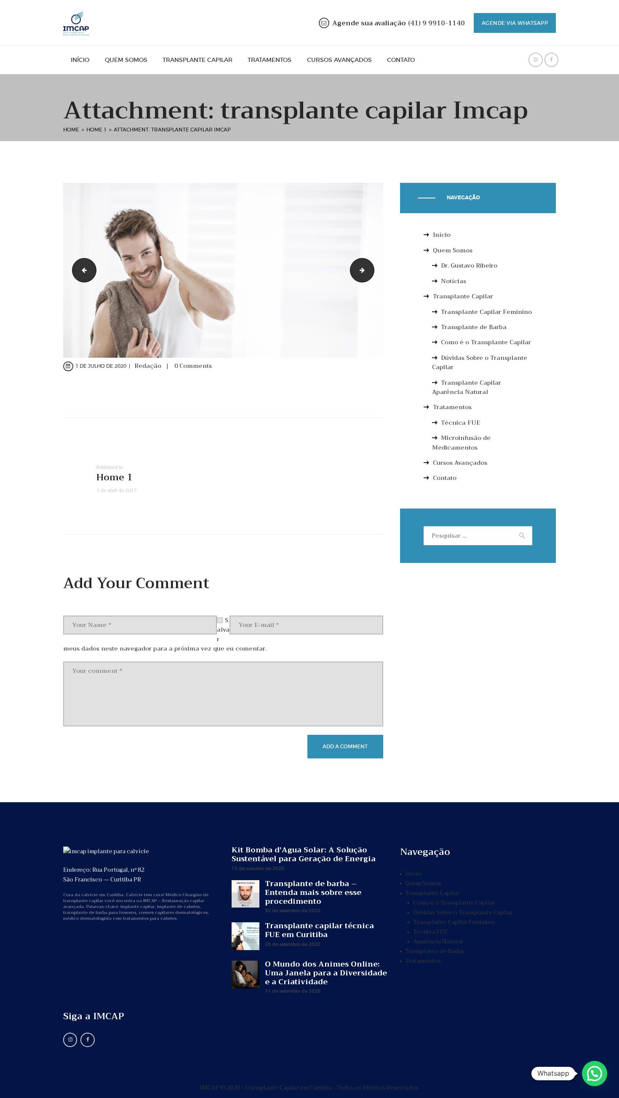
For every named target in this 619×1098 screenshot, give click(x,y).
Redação (148, 366)
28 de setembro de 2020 (292, 944)
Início (442, 235)
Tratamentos (452, 407)
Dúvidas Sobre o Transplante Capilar (480, 362)
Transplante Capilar (463, 296)
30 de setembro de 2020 (292, 910)
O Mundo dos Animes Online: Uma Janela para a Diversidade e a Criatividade (326, 973)
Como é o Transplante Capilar (486, 342)
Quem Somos (452, 250)
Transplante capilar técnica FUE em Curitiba (319, 930)
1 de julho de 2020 (100, 366)
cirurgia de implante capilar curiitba (81, 270)
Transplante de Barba (474, 327)
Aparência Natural (438, 941)
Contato (444, 478)
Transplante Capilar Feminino (486, 312)
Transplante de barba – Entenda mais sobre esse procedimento (313, 892)
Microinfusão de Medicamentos (461, 442)
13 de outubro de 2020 (258, 868)
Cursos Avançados (460, 463)
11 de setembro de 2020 (292, 991)
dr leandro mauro (371, 270)
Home (71, 129)
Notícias (453, 281)
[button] (594, 1073)
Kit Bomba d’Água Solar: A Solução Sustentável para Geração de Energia (304, 854)
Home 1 (96, 129)
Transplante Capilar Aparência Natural (467, 387)
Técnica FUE (460, 423)
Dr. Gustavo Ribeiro (469, 265)
